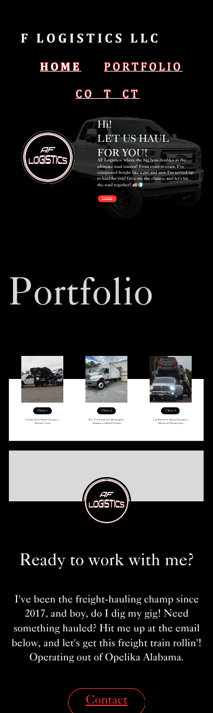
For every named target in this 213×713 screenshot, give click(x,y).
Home (61, 66)
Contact (108, 94)
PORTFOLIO (143, 66)
